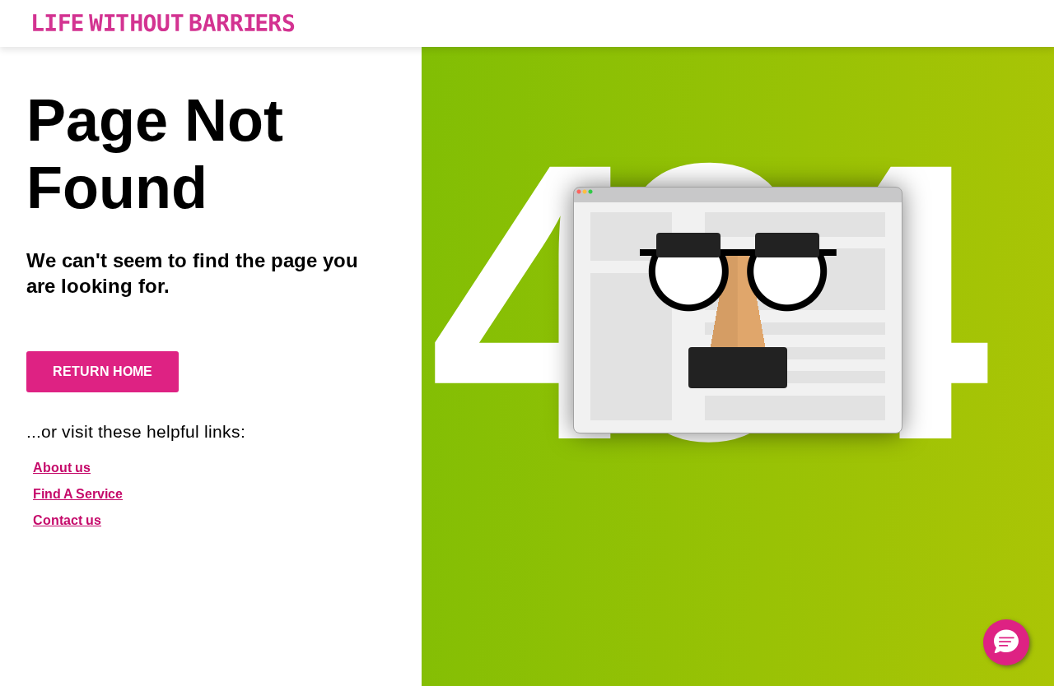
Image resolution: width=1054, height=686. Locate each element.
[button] (1006, 642)
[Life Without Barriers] (163, 23)
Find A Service (78, 494)
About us (62, 468)
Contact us (67, 520)
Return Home (102, 371)
